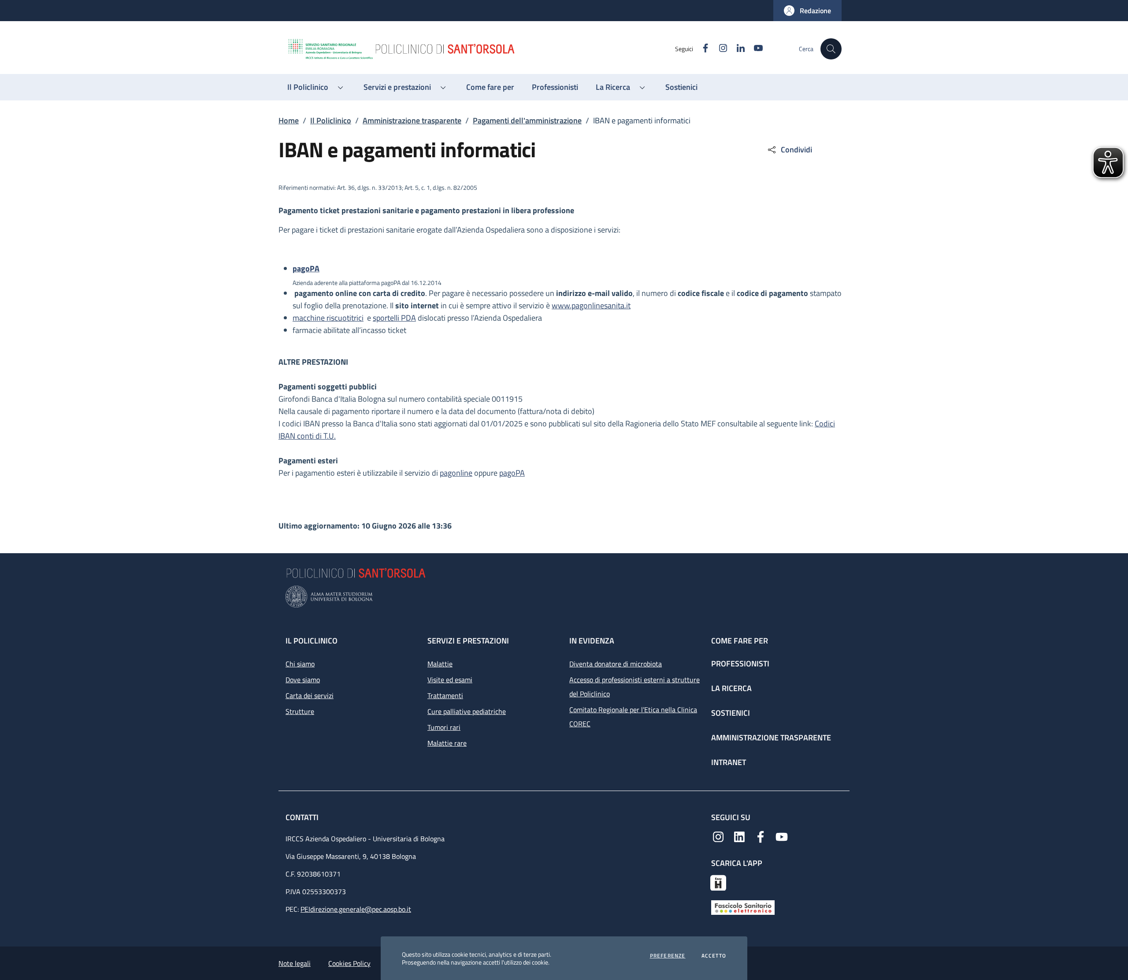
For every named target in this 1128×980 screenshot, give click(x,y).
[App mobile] (718, 881)
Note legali (294, 963)
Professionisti (740, 663)
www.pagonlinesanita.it (591, 305)
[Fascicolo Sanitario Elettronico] (743, 907)
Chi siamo (300, 663)
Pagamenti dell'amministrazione (527, 120)
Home (288, 120)
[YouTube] (782, 836)
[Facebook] (760, 836)
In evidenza (591, 641)
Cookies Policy (349, 963)
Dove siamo (303, 679)
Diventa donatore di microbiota (615, 663)
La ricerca (731, 688)
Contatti (303, 817)
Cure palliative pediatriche (466, 711)
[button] (807, 10)
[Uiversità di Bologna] (564, 596)
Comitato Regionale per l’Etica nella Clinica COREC (633, 716)
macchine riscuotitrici (328, 318)
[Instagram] (718, 836)
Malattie (440, 663)
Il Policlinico (330, 120)
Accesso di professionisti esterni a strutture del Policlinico (634, 686)
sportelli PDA (394, 318)
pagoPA (512, 473)
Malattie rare (447, 743)
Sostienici (730, 713)
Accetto (713, 955)
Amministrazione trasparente (412, 120)
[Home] (480, 48)
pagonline (456, 473)
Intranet (728, 762)
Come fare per (739, 641)
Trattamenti (445, 695)
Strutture (300, 711)
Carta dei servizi (310, 695)
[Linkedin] (739, 836)
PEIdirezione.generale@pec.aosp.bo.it (356, 909)
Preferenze (668, 955)
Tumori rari (443, 727)
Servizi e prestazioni (468, 641)
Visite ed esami (449, 679)
